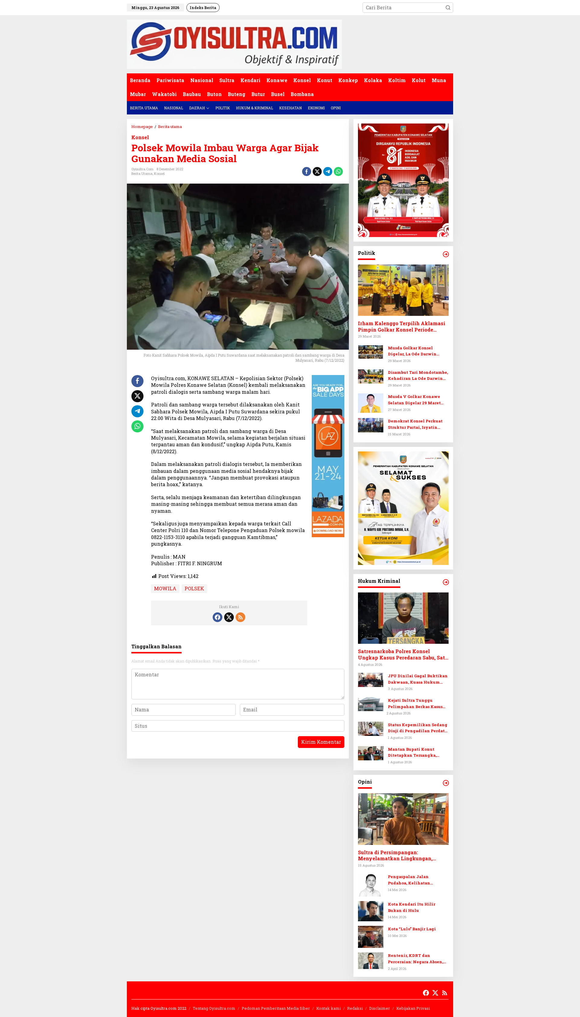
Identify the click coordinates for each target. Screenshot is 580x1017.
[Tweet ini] (317, 171)
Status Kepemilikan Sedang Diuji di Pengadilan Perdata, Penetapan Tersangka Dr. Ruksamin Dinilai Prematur (418, 728)
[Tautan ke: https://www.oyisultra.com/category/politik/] (446, 254)
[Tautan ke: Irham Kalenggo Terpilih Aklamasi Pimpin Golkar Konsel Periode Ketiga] (403, 290)
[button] (448, 7)
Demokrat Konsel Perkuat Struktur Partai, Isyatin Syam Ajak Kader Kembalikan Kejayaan (415, 424)
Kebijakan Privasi (413, 1008)
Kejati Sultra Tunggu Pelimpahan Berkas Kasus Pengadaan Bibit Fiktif (415, 704)
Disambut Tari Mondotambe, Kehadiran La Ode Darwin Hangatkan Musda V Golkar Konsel (418, 376)
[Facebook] (217, 617)
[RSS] (240, 617)
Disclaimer (379, 1008)
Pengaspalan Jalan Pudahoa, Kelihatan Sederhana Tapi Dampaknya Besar (418, 880)
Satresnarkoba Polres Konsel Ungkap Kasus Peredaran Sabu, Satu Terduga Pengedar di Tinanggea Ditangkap (403, 654)
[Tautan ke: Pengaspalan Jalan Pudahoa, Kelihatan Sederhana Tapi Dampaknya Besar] (370, 884)
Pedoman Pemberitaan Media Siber (276, 1008)
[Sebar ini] (306, 171)
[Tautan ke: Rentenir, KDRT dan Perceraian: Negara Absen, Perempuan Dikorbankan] (370, 960)
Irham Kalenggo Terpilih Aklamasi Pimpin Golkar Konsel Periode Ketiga (401, 326)
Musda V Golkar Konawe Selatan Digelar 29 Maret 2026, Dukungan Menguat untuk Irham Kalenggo (415, 400)
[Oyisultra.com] (234, 43)
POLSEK (194, 588)
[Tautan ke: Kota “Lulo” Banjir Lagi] (370, 936)
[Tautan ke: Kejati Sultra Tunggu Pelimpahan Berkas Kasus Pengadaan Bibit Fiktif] (370, 703)
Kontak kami (328, 1008)
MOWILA (165, 588)
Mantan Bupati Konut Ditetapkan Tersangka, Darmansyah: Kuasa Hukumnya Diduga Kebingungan (412, 752)
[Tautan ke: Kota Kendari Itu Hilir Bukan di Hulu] (370, 910)
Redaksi (355, 1008)
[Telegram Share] (327, 171)
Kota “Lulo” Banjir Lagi (412, 929)
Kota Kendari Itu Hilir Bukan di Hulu (411, 907)
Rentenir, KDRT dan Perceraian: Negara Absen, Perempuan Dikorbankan (415, 959)
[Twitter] (229, 617)
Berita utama (142, 173)
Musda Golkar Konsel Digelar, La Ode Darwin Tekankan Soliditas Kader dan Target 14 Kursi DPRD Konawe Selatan (415, 351)
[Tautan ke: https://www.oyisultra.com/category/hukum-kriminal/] (446, 582)
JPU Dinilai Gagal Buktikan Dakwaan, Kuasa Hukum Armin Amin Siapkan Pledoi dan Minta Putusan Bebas (418, 679)
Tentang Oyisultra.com (214, 1008)
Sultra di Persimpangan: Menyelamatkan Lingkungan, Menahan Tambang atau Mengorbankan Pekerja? (395, 855)
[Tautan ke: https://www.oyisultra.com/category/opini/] (446, 783)
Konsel (140, 137)
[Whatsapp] (338, 171)
